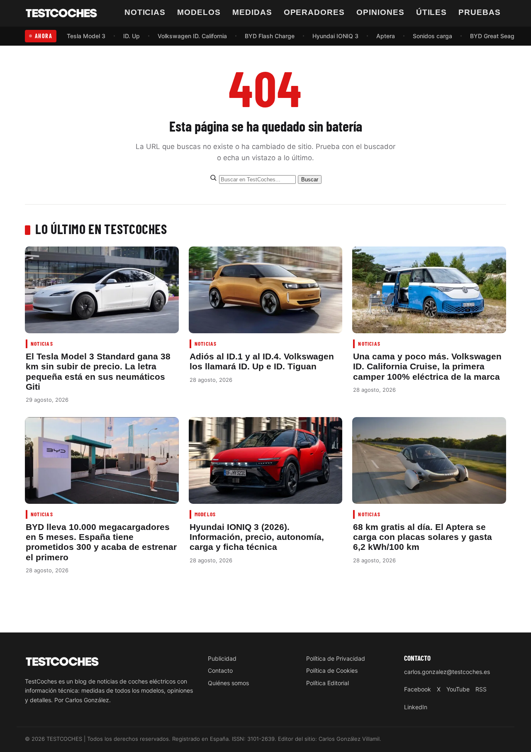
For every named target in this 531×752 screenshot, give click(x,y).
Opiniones (380, 12)
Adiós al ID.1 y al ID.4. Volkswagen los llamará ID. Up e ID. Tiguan (262, 361)
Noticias (145, 12)
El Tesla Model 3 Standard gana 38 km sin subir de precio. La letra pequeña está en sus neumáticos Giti (98, 371)
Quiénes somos (228, 682)
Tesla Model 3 (86, 35)
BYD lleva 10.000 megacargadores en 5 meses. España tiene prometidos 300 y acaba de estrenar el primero (101, 542)
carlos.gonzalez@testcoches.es (447, 671)
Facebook (417, 689)
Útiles (431, 12)
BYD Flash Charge (270, 35)
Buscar (309, 179)
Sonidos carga (432, 35)
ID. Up (131, 35)
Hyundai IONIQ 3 (335, 35)
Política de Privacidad (335, 658)
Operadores (314, 12)
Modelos (199, 12)
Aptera (385, 35)
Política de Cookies (332, 670)
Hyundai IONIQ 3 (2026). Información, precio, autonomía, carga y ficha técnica (257, 537)
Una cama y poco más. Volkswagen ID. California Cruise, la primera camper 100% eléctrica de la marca (427, 366)
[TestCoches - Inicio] (61, 13)
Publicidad (222, 658)
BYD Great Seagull (495, 35)
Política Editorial (327, 682)
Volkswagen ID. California (192, 35)
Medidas (252, 12)
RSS (481, 689)
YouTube (458, 689)
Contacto (220, 670)
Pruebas (479, 12)
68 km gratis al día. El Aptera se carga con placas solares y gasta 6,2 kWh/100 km (422, 537)
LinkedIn (415, 706)
